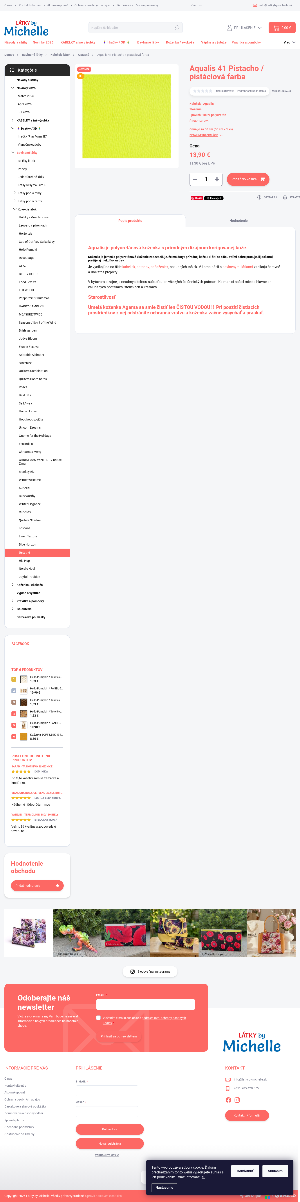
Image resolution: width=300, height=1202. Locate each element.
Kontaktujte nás (30, 5)
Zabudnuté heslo (107, 1155)
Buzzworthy (27, 496)
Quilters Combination (33, 371)
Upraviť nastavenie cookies (103, 1196)
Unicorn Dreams (30, 427)
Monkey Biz (26, 471)
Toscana (25, 528)
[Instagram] (237, 1099)
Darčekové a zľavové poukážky (138, 5)
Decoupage (26, 257)
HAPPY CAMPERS (31, 306)
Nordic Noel (27, 568)
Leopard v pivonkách (33, 225)
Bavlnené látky (27, 152)
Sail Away (25, 403)
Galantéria (24, 609)
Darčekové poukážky (31, 617)
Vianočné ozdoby (29, 144)
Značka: (281, 91)
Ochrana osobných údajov (92, 5)
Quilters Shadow (30, 520)
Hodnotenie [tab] (239, 221)
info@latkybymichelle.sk (250, 1079)
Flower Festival (29, 346)
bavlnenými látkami (237, 267)
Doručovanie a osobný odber (23, 1113)
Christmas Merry (30, 451)
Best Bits (25, 395)
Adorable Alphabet (31, 355)
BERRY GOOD (28, 274)
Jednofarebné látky (31, 177)
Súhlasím (275, 1171)
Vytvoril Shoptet (251, 1196)
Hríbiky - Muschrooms (34, 217)
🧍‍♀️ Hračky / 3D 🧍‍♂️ (29, 128)
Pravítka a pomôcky (30, 601)
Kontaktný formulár (247, 1115)
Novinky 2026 (26, 88)
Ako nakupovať (57, 5)
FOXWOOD (26, 290)
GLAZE (23, 266)
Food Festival (28, 282)
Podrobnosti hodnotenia (251, 90)
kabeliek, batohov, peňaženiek (145, 267)
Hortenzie (25, 233)
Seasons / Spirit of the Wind (37, 322)
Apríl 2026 (25, 104)
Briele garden (28, 330)
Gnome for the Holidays (35, 435)
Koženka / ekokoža (30, 585)
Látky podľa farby (30, 201)
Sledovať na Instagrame (154, 971)
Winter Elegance (30, 504)
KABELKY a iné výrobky (33, 120)
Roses (23, 387)
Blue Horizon (27, 544)
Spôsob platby (14, 1120)
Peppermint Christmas (34, 298)
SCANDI (24, 488)
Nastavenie (164, 1188)
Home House (27, 411)
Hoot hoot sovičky (31, 419)
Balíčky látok (26, 161)
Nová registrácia (110, 1143)
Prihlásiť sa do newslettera (119, 1036)
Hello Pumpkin (28, 249)
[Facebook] (228, 1099)
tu (203, 1177)
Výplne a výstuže (28, 593)
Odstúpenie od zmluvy (19, 1134)
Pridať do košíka (244, 179)
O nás (8, 5)
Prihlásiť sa (109, 1129)
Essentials (26, 444)
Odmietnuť (245, 1171)
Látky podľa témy (30, 193)
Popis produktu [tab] (130, 221)
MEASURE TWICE (30, 314)
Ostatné (24, 552)
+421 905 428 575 (246, 1088)
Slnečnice (25, 363)
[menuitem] (16, 42)
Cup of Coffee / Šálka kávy (37, 241)
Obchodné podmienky (19, 1127)
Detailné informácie (204, 135)
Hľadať (177, 27)
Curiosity (25, 512)
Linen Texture (28, 536)
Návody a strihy (27, 80)
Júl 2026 (24, 112)
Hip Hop (24, 560)
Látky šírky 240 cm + (32, 185)
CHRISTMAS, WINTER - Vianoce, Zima (40, 461)
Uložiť (198, 198)
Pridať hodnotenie (28, 885)
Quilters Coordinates (33, 379)
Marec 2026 (26, 96)
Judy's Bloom (28, 338)
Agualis (208, 103)
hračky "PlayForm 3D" (32, 136)
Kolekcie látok (27, 209)
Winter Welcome (30, 480)
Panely (22, 169)
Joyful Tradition (29, 576)
